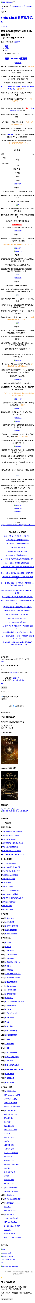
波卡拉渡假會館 (9, 1172)
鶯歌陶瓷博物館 (10, 994)
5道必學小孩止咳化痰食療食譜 (12, 843)
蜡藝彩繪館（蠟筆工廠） (13, 962)
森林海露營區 (9, 922)
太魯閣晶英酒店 (10, 1091)
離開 (11, 1299)
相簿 (6, 46)
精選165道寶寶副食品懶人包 (12, 831)
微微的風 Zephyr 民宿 (11, 1164)
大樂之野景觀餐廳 (11, 1052)
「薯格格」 (10, 134)
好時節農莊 (9, 998)
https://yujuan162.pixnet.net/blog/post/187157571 (18, 227)
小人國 (7, 1039)
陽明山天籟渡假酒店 (12, 1187)
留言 (16, 672)
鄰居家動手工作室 (8, 879)
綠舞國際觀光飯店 (11, 1110)
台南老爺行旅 (9, 1214)
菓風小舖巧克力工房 (12, 1065)
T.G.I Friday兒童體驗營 (10, 875)
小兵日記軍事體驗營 (9, 863)
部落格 (7, 48)
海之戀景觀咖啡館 (11, 1035)
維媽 (2, 661)
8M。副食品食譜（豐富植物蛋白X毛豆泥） (17, 607)
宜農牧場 (8, 966)
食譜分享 (16, 678)
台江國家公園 (9, 1078)
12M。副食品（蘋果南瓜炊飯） (17, 551)
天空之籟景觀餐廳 (11, 1031)
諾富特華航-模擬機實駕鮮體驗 (12, 898)
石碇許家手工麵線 (11, 986)
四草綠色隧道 (9, 1074)
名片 (6, 50)
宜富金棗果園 (9, 958)
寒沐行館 (7, 1122)
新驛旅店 (7, 1207)
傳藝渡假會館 (9, 1145)
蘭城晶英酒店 (9, 1118)
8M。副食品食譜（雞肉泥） (17, 618)
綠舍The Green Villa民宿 (12, 1095)
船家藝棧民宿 (9, 1160)
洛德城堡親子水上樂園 (13, 977)
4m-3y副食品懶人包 (19, 680)
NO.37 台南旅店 (9, 1234)
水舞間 (6, 1176)
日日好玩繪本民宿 (10, 1222)
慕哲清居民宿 (9, 1137)
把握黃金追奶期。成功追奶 (11, 851)
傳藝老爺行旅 (9, 1126)
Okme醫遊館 (6, 883)
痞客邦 (11, 672)
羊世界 (7, 1022)
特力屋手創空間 (7, 886)
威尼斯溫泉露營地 (11, 930)
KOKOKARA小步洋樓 (12, 1226)
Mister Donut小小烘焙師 (10, 894)
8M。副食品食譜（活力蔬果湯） (17, 614)
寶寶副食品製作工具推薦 (10, 835)
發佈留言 (4, 699)
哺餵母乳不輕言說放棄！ (10, 847)
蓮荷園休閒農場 (10, 1005)
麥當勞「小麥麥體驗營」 (10, 890)
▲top (2, 683)
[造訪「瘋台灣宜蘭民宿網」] (9, 1266)
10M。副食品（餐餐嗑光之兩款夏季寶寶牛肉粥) (17, 573)
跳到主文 (4, 26)
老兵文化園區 (9, 1082)
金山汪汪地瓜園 (10, 990)
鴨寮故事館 (9, 970)
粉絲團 (24, 518)
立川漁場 (8, 942)
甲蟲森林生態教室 (11, 954)
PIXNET (9, 1272)
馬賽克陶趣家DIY (11, 982)
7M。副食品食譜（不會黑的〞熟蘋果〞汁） (17, 632)
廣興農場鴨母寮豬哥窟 (13, 974)
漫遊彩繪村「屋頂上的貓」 (14, 1069)
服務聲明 (21, 1274)
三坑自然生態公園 (11, 1013)
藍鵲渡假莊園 (9, 918)
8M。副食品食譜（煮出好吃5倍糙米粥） (17, 611)
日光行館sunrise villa (11, 1191)
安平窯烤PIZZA (7, 909)
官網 (19, 518)
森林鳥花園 (9, 1061)
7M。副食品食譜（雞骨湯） (17, 622)
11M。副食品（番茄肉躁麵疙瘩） (17, 555)
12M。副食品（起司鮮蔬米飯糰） (17, 540)
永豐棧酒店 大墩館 (10, 1210)
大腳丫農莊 (9, 1026)
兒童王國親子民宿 (10, 1130)
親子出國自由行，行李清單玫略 (13, 855)
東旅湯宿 (7, 1168)
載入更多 (4, 687)
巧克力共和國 (9, 1044)
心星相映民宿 (9, 1149)
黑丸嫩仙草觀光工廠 (9, 902)
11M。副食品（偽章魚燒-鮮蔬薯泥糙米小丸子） (17, 559)
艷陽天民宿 (8, 1157)
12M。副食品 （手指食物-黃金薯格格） (17, 536)
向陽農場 (8, 1009)
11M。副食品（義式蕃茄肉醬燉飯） (17, 563)
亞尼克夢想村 (7, 906)
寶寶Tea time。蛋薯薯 (16, 58)
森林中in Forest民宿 (10, 1099)
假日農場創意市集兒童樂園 (14, 1002)
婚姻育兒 (17, 42)
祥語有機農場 (9, 950)
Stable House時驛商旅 (11, 1218)
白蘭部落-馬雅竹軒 (11, 926)
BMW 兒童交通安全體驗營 (11, 867)
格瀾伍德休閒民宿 (10, 1103)
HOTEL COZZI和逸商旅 (12, 1237)
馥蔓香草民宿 (9, 1180)
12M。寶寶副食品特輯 (17, 547)
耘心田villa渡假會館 (11, 1153)
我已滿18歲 (5, 1299)
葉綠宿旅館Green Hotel (12, 1203)
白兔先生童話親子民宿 (12, 1106)
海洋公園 (8, 947)
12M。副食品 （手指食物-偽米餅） (18, 544)
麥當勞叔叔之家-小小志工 (11, 871)
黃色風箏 (7, 1230)
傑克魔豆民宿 (9, 1183)
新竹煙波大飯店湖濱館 (13, 1199)
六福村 (7, 1048)
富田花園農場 (9, 1018)
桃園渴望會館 (9, 1195)
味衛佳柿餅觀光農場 (12, 1057)
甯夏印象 (7, 1133)
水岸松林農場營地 (11, 934)
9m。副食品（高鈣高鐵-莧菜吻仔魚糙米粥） (17, 597)
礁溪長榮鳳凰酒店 (10, 1114)
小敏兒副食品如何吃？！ (10, 839)
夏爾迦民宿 (8, 1141)
